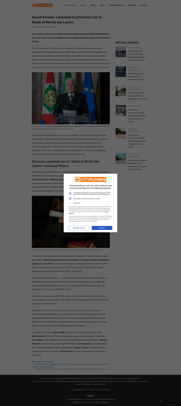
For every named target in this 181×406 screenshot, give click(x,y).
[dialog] (90, 203)
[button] (90, 203)
